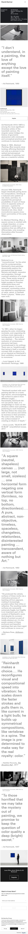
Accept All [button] (14, 928)
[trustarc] (23, 932)
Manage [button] (5, 928)
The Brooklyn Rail (11, 764)
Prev (18, 249)
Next (22, 249)
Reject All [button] (22, 928)
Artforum (19, 632)
